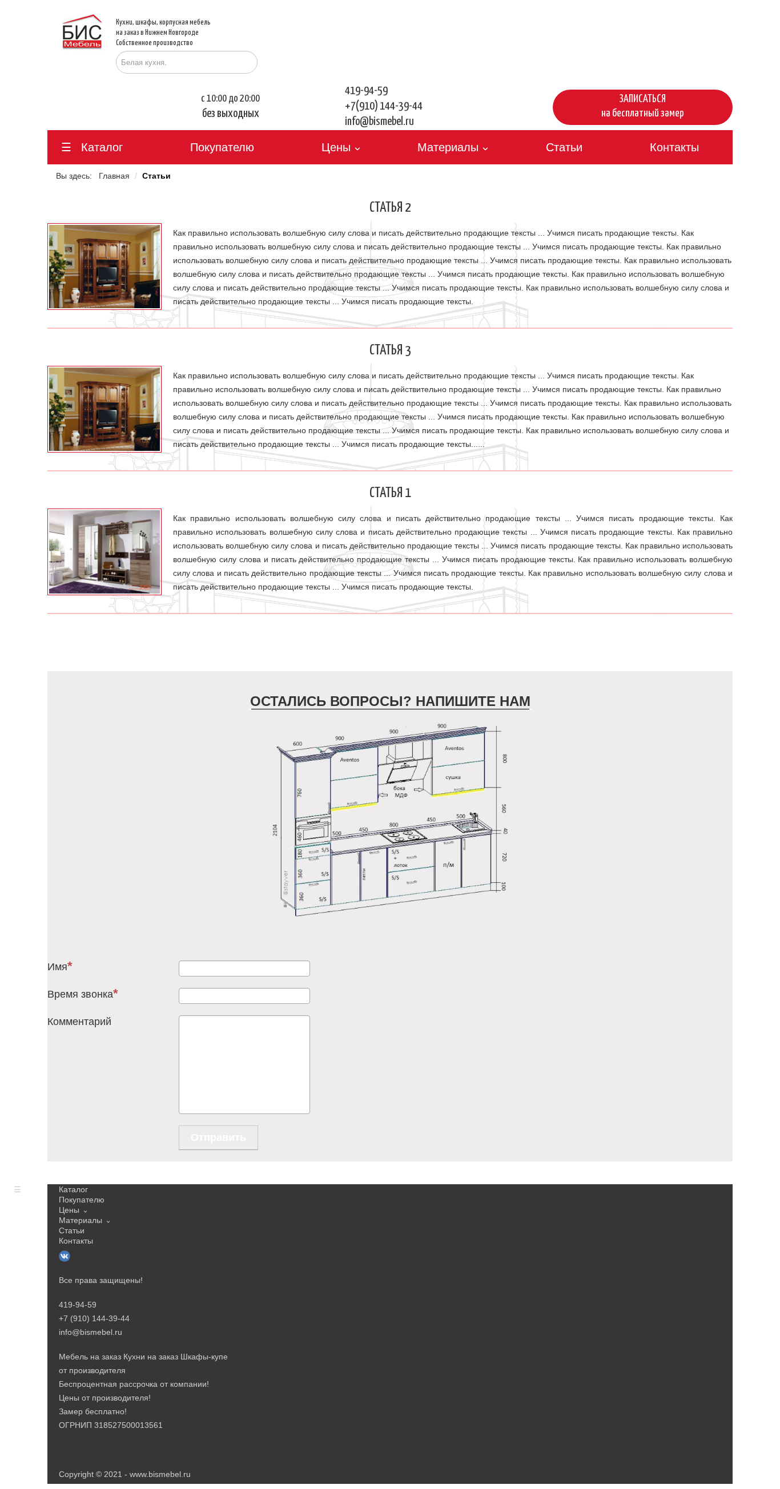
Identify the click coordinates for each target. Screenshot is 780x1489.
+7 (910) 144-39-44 (94, 1318)
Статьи (564, 147)
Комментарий (79, 1021)
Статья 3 (390, 350)
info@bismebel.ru (379, 121)
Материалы (448, 147)
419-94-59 (366, 90)
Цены (336, 147)
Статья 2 (390, 208)
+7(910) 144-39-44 (384, 106)
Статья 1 (390, 493)
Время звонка (80, 993)
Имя (57, 966)
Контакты (674, 147)
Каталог (102, 147)
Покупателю (222, 147)
